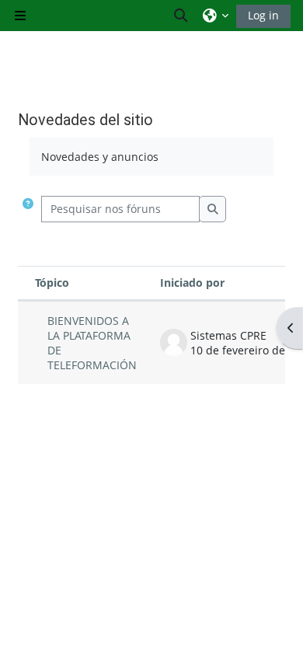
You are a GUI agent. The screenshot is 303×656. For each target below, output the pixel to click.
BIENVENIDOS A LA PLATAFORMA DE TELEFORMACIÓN (92, 342)
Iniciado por (192, 282)
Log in (263, 15)
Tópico (52, 282)
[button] (182, 15)
